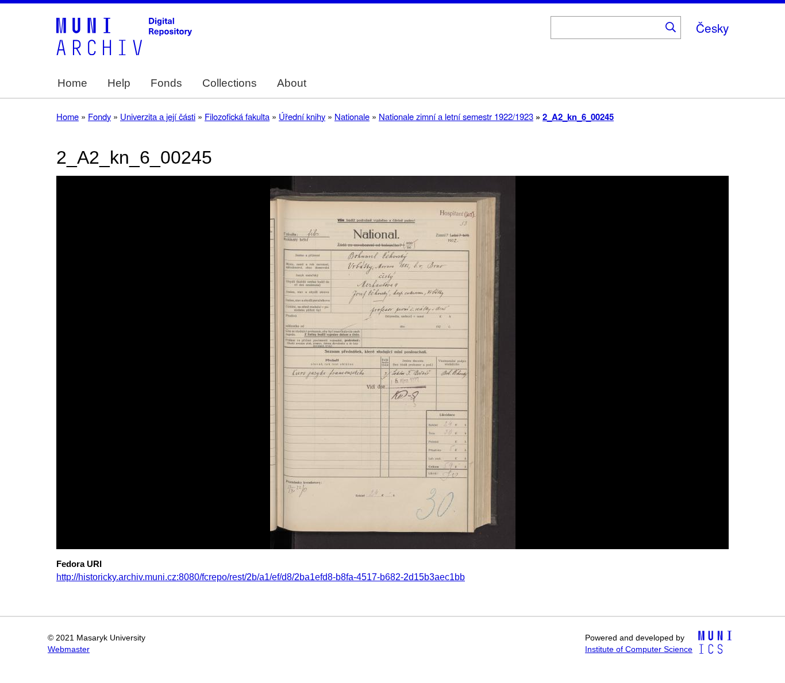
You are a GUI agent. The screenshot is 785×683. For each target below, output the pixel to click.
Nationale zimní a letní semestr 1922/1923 (456, 116)
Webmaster (69, 649)
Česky (712, 27)
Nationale (352, 116)
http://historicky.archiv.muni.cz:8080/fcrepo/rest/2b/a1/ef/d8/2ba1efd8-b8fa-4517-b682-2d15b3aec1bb (260, 577)
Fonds (166, 83)
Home (72, 83)
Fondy (99, 116)
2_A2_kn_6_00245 (578, 116)
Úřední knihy (302, 116)
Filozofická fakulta (237, 116)
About (291, 83)
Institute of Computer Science (638, 649)
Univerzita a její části (157, 116)
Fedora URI (79, 564)
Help (118, 83)
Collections (229, 83)
